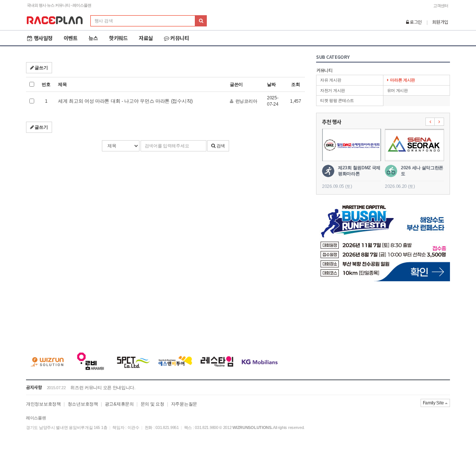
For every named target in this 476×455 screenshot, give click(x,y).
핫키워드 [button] (118, 38)
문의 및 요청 (152, 404)
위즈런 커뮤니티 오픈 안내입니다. (102, 387)
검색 (220, 145)
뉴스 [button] (93, 38)
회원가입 (440, 22)
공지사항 (34, 387)
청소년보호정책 (83, 404)
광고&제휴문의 (119, 404)
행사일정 (43, 38)
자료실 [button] (146, 38)
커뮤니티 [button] (179, 38)
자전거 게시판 (332, 90)
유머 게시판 (397, 90)
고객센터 (440, 5)
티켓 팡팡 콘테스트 (337, 100)
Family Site (434, 403)
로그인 (415, 22)
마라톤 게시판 (402, 80)
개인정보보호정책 (43, 404)
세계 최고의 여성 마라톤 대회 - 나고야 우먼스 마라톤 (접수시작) (125, 101)
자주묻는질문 (184, 404)
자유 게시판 (330, 80)
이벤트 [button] (71, 38)
